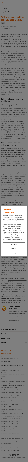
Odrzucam (14, 248)
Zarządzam (14, 244)
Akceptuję (14, 253)
